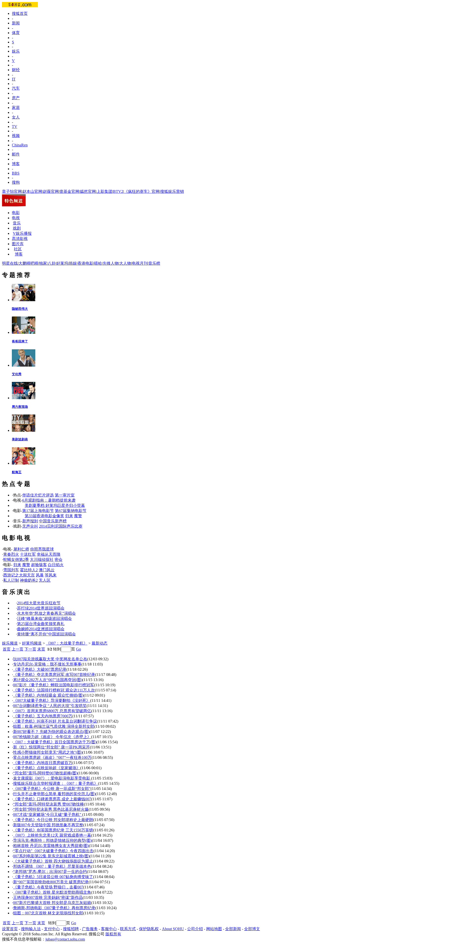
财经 (16, 70)
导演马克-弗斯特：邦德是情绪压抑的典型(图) (52, 840)
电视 (16, 218)
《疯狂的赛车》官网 (141, 191)
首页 (7, 649)
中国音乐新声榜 (53, 521)
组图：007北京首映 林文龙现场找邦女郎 (48, 913)
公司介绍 (195, 929)
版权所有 (113, 934)
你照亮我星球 (42, 549)
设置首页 (10, 929)
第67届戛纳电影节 (70, 511)
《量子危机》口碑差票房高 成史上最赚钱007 (52, 799)
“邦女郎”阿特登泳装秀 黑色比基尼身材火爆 (51, 809)
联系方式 (128, 929)
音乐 (17, 223)
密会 (58, 559)
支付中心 (52, 929)
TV (14, 126)
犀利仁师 (21, 549)
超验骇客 (39, 565)
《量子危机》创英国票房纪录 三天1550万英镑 (53, 830)
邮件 (16, 154)
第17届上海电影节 (38, 511)
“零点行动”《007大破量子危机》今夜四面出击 (53, 851)
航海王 (16, 472)
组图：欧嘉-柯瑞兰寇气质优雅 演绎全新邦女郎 (53, 726)
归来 (69, 516)
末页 (41, 649)
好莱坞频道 (32, 643)
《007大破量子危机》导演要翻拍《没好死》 (51, 700)
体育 (16, 33)
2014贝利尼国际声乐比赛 (60, 526)
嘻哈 (98, 263)
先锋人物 (110, 263)
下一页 (30, 649)
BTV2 (118, 191)
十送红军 (28, 554)
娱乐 (16, 51)
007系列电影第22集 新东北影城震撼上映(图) (51, 856)
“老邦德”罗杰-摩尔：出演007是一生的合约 (50, 871)
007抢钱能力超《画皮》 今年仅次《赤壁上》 (52, 737)
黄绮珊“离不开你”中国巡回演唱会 (46, 634)
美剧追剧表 (20, 439)
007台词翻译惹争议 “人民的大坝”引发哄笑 (50, 706)
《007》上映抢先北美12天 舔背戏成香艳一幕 (52, 835)
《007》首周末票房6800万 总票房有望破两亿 (52, 711)
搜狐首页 (20, 13)
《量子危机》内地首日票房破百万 (42, 763)
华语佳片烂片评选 (38, 495)
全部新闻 (233, 929)
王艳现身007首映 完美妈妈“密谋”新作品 (48, 897)
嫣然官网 (88, 191)
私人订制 (11, 580)
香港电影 (85, 263)
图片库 (18, 244)
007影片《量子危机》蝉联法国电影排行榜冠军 (53, 685)
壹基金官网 (69, 191)
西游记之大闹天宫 (19, 575)
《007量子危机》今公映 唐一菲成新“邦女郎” (52, 789)
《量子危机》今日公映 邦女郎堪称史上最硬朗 (53, 820)
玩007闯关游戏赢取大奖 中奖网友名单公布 (50, 659)
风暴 (40, 575)
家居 (16, 107)
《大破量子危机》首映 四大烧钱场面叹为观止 (53, 861)
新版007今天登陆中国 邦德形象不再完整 (48, 825)
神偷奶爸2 (29, 580)
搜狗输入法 (31, 929)
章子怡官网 (12, 191)
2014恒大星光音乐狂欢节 (38, 603)
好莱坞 (62, 263)
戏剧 (17, 228)
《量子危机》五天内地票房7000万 (42, 716)
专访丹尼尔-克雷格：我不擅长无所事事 (47, 664)
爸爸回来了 (20, 341)
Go (78, 649)
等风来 (51, 575)
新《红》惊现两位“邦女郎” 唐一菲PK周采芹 (51, 747)
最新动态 (99, 643)
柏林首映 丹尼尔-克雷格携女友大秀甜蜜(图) (51, 846)
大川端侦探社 (42, 559)
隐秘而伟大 (20, 309)
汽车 (16, 88)
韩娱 (73, 263)
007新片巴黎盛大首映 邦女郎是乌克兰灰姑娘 (52, 903)
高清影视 (20, 238)
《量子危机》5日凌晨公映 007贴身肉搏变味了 (53, 877)
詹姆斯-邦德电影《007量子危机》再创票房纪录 (54, 908)
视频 (16, 136)
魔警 (78, 516)
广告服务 (90, 929)
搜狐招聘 (71, 929)
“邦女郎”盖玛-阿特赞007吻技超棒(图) (45, 773)
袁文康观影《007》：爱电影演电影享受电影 (52, 778)
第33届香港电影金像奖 (44, 516)
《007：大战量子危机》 (66, 643)
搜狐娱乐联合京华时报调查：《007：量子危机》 (55, 783)
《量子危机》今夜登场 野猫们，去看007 (48, 887)
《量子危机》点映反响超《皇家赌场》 (46, 768)
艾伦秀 (16, 374)
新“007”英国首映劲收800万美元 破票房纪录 (51, 882)
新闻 (16, 23)
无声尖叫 (30, 526)
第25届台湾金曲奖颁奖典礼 (40, 624)
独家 (43, 263)
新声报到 (30, 521)
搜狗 (16, 182)
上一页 (17, 649)
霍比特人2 (29, 570)
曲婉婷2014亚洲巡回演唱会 (40, 629)
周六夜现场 (20, 407)
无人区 (45, 580)
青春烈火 (11, 554)
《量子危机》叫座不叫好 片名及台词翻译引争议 (55, 721)
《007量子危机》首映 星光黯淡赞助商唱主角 (52, 892)
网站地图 (214, 929)
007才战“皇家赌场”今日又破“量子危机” (47, 814)
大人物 (125, 263)
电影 (16, 213)
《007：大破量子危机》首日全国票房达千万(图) (55, 742)
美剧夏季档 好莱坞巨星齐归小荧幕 (55, 505)
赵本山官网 (32, 191)
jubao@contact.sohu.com (65, 939)
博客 (16, 164)
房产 (16, 98)
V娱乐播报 (22, 233)
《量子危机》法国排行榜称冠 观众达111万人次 (54, 690)
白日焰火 (56, 565)
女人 (16, 117)
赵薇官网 (51, 191)
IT (14, 79)
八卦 (52, 263)
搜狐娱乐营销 (172, 191)
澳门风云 (47, 570)
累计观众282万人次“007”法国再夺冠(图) (47, 680)
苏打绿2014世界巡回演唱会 (40, 608)
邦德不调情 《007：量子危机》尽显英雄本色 (52, 866)
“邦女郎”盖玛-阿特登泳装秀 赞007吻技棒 (48, 804)
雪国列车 (11, 570)
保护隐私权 (149, 929)
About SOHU (173, 929)
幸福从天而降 (48, 554)
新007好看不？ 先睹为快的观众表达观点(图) (51, 731)
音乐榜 (154, 263)
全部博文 (252, 929)
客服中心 (109, 929)
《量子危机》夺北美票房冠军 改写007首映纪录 (54, 674)
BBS (16, 173)
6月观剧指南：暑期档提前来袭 (49, 500)
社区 (18, 249)
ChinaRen (20, 145)
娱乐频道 (10, 643)
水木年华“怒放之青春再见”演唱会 (46, 613)
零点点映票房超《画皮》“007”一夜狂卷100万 (52, 757)
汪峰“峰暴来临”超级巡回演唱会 (44, 618)
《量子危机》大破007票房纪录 (39, 669)
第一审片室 (65, 495)
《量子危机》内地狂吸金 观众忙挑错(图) (48, 695)
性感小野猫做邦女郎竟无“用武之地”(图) (47, 752)
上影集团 (104, 191)
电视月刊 (140, 263)
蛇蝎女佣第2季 (16, 559)
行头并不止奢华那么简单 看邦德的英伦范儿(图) (54, 794)
